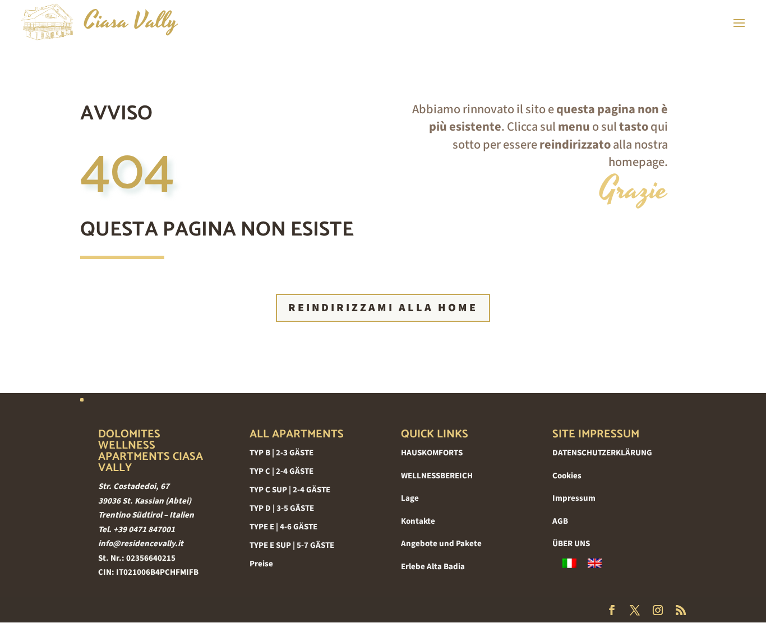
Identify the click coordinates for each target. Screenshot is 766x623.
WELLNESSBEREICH (437, 475)
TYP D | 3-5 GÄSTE (282, 508)
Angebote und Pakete (441, 543)
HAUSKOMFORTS (432, 452)
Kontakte (418, 521)
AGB (560, 521)
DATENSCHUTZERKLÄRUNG (602, 452)
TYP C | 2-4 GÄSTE (281, 471)
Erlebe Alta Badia (433, 566)
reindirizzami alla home (383, 308)
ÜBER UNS (571, 543)
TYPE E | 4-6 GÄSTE (283, 527)
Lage (410, 498)
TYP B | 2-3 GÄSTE (281, 452)
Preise (261, 564)
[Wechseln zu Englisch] (594, 563)
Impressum (574, 498)
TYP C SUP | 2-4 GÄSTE (290, 489)
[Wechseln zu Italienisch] (569, 563)
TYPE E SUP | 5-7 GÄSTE (292, 545)
